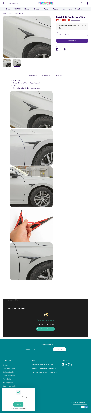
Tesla (46, 9)
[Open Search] (4, 3)
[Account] (82, 3)
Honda (36, 9)
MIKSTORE (17, 9)
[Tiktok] (72, 364)
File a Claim (7, 379)
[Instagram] (69, 364)
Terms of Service (9, 376)
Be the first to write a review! (45, 329)
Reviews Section (8, 372)
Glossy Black (64, 34)
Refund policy (8, 383)
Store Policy (46, 76)
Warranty (58, 76)
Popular (56, 9)
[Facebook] (63, 364)
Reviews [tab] (10, 300)
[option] (27, 37)
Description (33, 76)
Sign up (59, 349)
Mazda (26, 9)
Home (8, 9)
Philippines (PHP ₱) (79, 403)
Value (70, 9)
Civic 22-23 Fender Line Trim (15, 13)
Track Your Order (9, 369)
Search (5, 365)
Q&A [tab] (16, 300)
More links (79, 9)
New (63, 9)
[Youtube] (66, 364)
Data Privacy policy (9, 386)
